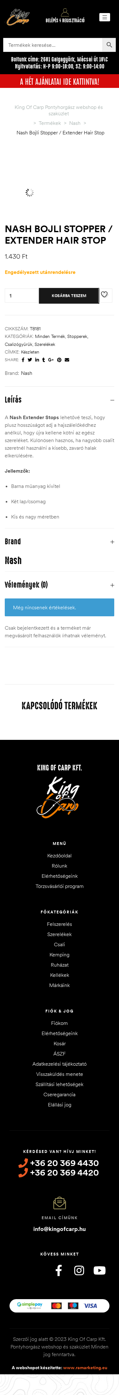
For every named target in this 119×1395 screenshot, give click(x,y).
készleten (30, 352)
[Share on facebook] (23, 360)
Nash (26, 373)
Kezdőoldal (59, 855)
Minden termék (50, 336)
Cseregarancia (59, 1094)
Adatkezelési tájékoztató (59, 1064)
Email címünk (60, 1217)
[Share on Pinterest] (59, 360)
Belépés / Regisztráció (65, 20)
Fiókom (59, 1023)
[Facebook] (58, 1270)
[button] (104, 17)
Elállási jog (59, 1104)
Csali (59, 944)
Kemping (59, 954)
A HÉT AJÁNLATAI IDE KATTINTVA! (59, 81)
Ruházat (60, 965)
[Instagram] (79, 1270)
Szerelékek (45, 344)
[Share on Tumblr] (44, 360)
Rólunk (59, 865)
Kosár (60, 1043)
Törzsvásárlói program (60, 886)
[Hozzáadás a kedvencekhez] (105, 296)
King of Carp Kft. (59, 768)
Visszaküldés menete (59, 1074)
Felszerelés (59, 924)
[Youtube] (99, 1270)
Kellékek (59, 975)
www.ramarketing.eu (85, 1367)
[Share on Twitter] (30, 360)
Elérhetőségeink (60, 876)
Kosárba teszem (69, 295)
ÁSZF (59, 1053)
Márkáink (59, 985)
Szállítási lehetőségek (59, 1084)
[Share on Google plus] (51, 360)
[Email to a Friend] (67, 360)
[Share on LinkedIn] (37, 360)
